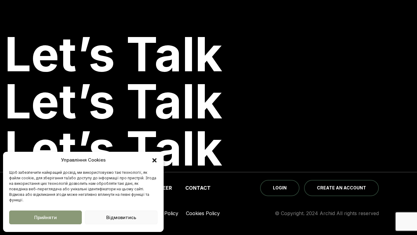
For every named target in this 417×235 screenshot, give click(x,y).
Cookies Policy (203, 213)
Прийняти (45, 217)
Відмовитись (121, 217)
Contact (198, 188)
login (280, 187)
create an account (341, 187)
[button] (154, 160)
